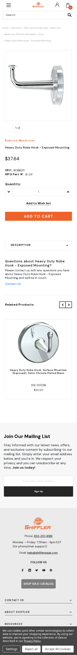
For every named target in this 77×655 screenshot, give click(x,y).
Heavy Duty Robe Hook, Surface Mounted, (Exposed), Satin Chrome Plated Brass (38, 371)
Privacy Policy (32, 641)
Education (16, 27)
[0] (68, 5)
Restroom (55, 27)
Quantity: (13, 184)
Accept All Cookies (58, 649)
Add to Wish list (38, 203)
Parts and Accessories (36, 27)
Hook (41, 34)
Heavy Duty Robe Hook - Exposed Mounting (28, 40)
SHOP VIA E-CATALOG (38, 584)
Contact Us (13, 284)
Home (5, 27)
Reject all (31, 649)
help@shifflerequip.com (42, 553)
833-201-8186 (43, 536)
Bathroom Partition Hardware (20, 34)
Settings (11, 649)
